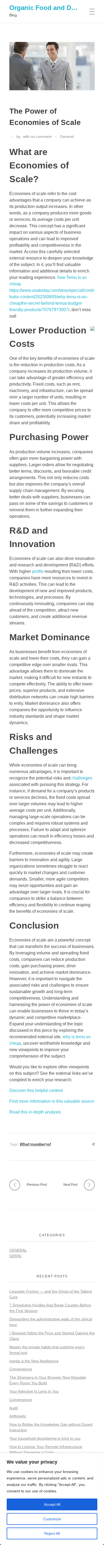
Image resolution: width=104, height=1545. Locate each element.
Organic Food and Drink (46, 7)
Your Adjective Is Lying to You (34, 1391)
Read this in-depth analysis (35, 1112)
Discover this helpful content (36, 1090)
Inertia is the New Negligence (34, 1361)
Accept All (52, 1504)
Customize (52, 1519)
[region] (52, 1499)
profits (37, 571)
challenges (81, 778)
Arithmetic (17, 1416)
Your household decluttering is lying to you (45, 1438)
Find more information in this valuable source (51, 1101)
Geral (15, 1256)
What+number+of (35, 1144)
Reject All (52, 1533)
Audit (13, 1408)
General (67, 136)
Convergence (20, 1369)
